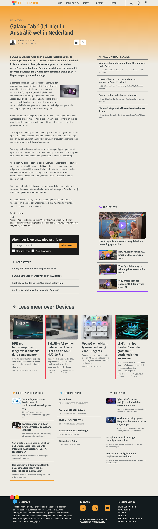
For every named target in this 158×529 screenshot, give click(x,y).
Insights (100, 3)
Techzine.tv (110, 207)
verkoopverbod (26, 225)
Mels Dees (16, 370)
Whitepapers (118, 393)
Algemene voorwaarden (130, 518)
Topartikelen (72, 3)
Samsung (59, 223)
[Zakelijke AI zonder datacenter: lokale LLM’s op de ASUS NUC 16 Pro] (62, 327)
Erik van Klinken (51, 371)
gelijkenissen (15, 223)
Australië (36, 220)
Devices (20, 20)
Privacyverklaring (127, 521)
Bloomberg (18, 213)
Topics (86, 3)
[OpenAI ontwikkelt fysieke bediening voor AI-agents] (96, 327)
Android (13, 220)
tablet (16, 225)
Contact (122, 515)
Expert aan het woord (29, 393)
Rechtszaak (49, 223)
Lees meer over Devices (46, 307)
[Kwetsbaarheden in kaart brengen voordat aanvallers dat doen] (16, 429)
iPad (24, 223)
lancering (31, 223)
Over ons (122, 512)
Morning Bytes (23, 251)
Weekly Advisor (43, 251)
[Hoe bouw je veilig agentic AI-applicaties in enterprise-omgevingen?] (111, 424)
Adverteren (124, 509)
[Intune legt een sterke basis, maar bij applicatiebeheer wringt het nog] (16, 408)
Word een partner (127, 507)
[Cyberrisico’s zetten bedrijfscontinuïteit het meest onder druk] (111, 405)
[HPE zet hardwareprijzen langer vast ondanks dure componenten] (26, 327)
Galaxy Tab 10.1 (57, 220)
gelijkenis (69, 220)
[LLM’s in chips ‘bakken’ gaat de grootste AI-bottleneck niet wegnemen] (132, 327)
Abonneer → (68, 245)
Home (59, 3)
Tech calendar (72, 393)
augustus (27, 220)
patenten (39, 223)
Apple (20, 220)
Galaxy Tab (45, 220)
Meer (113, 3)
